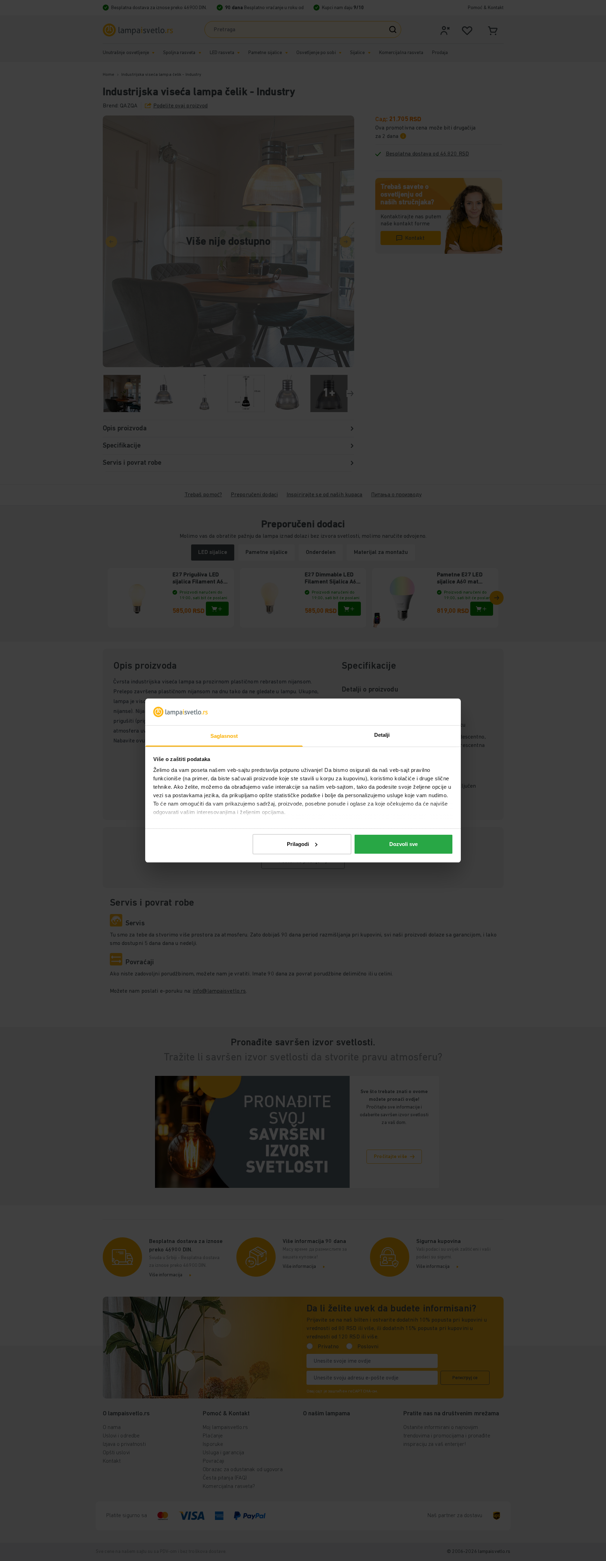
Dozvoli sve (403, 844)
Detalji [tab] (382, 735)
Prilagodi (298, 844)
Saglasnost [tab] (224, 736)
